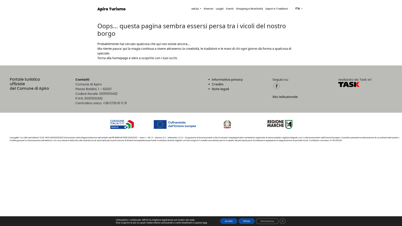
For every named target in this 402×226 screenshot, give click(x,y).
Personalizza (267, 221)
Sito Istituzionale (285, 97)
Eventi (230, 9)
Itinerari (208, 9)
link (205, 222)
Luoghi (219, 9)
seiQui (195, 9)
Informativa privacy (227, 79)
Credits (217, 84)
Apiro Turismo (111, 9)
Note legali (220, 89)
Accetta (229, 221)
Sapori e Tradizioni (276, 9)
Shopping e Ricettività (249, 9)
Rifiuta (246, 221)
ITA (298, 8)
